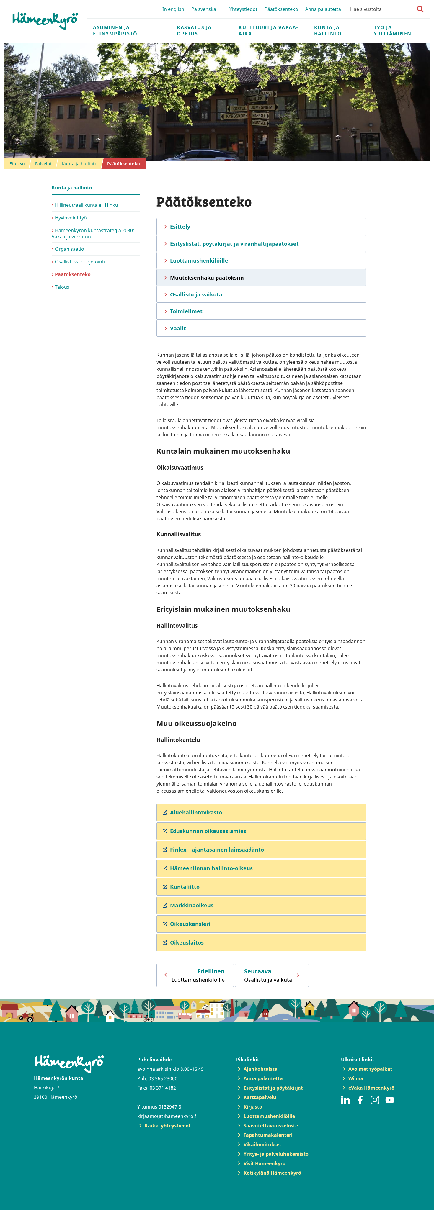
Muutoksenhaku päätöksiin (207, 277)
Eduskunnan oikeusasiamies (208, 830)
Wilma (355, 1078)
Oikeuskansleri (190, 923)
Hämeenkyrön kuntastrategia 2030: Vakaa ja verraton (93, 233)
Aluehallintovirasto (196, 812)
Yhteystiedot (243, 9)
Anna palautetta (323, 9)
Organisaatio (69, 249)
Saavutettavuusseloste (271, 1125)
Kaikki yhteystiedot (168, 1125)
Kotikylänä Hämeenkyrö (272, 1173)
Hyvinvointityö (71, 217)
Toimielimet (186, 311)
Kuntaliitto (185, 886)
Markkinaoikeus (191, 905)
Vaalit (178, 328)
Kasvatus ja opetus (194, 30)
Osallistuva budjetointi (80, 261)
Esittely (180, 226)
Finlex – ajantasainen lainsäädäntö (217, 849)
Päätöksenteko (281, 9)
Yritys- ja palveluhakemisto (276, 1154)
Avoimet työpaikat (370, 1069)
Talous (62, 287)
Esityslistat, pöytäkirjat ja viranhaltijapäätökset (234, 243)
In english (173, 9)
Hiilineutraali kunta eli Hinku (86, 205)
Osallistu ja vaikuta (196, 294)
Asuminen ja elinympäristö (115, 30)
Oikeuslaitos (187, 942)
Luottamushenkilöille (199, 260)
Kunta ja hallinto (328, 30)
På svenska (203, 9)
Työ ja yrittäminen (393, 30)
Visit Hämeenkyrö (264, 1163)
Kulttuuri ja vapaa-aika (268, 30)
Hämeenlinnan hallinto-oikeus (211, 868)
